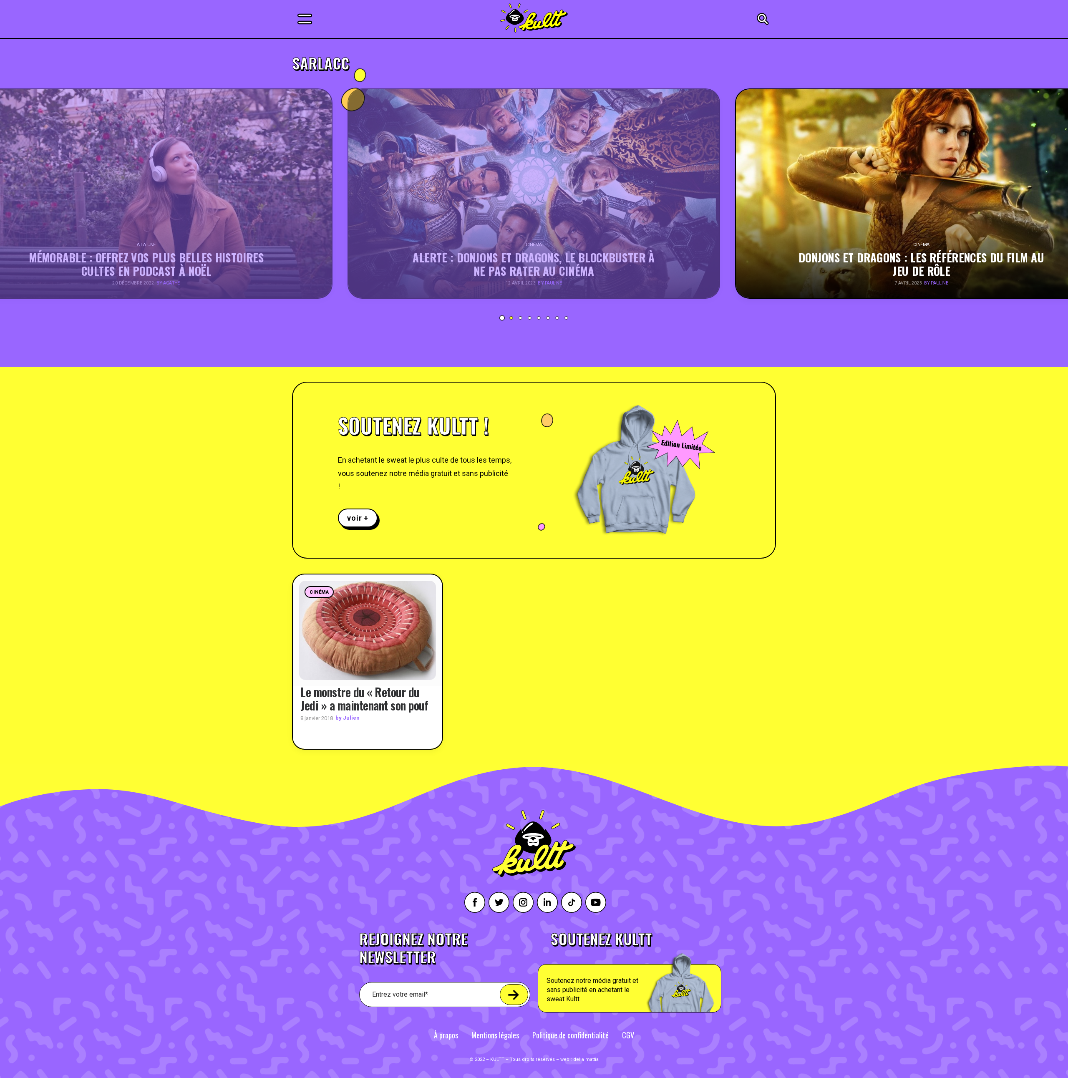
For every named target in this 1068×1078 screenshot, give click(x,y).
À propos (446, 1035)
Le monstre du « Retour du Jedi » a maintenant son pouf (364, 698)
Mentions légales (495, 1035)
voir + (357, 518)
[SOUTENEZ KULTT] (653, 972)
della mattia (586, 1059)
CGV (628, 1035)
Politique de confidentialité (570, 1035)
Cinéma (319, 592)
